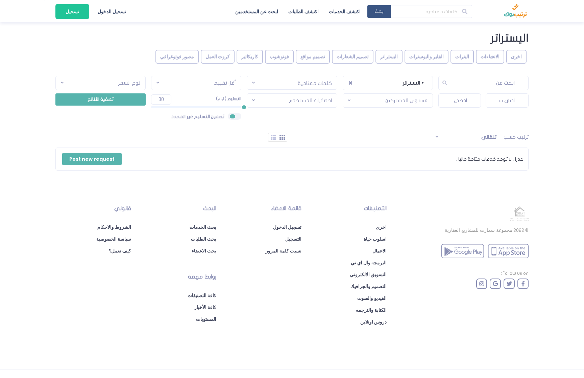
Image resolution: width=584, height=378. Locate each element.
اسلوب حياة (375, 239)
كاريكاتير (249, 56)
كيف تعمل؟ (120, 250)
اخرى (516, 56)
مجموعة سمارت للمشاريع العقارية (478, 230)
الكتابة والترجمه (371, 310)
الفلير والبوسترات (426, 56)
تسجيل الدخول (112, 11)
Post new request (92, 159)
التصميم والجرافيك (368, 286)
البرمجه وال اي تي (369, 262)
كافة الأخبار (205, 307)
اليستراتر (389, 56)
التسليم (228, 98)
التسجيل (293, 239)
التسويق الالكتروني (368, 274)
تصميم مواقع (312, 56)
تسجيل (72, 11)
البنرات (462, 56)
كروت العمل (217, 56)
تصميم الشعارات (353, 56)
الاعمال (379, 250)
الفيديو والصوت (372, 298)
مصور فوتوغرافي (177, 56)
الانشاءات (490, 56)
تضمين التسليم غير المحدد (197, 116)
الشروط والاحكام (114, 227)
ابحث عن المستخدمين (256, 11)
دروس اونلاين (373, 321)
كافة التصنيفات (202, 295)
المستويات (206, 319)
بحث (379, 11)
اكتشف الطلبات (303, 11)
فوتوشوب (279, 56)
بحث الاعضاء (204, 250)
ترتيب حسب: (516, 137)
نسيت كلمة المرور (283, 250)
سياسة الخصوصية (113, 239)
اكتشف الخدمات (345, 11)
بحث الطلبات (203, 239)
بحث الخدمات (203, 227)
